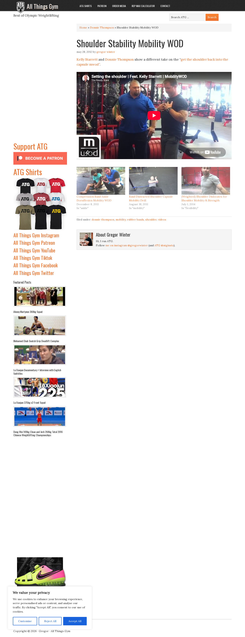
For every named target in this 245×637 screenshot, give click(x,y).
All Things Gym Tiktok (32, 257)
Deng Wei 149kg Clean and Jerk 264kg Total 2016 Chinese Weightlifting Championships (38, 433)
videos (162, 219)
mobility (121, 219)
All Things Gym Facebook (35, 265)
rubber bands (135, 219)
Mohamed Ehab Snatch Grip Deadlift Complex (36, 341)
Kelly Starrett (87, 59)
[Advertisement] (40, 83)
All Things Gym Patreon (34, 242)
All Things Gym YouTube (34, 250)
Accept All (75, 621)
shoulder (151, 219)
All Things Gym (42, 6)
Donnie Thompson (102, 27)
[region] (50, 608)
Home (83, 27)
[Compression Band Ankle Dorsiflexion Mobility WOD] (101, 181)
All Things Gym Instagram (36, 235)
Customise (25, 621)
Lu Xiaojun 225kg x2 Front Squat (29, 402)
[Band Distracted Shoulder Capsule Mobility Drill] (153, 181)
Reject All (50, 621)
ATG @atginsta (164, 245)
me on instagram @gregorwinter (126, 245)
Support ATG (30, 146)
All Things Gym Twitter (33, 272)
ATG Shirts (27, 171)
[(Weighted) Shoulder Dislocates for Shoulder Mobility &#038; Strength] (205, 181)
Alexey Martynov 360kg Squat (28, 312)
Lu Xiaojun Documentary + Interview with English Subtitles (37, 371)
